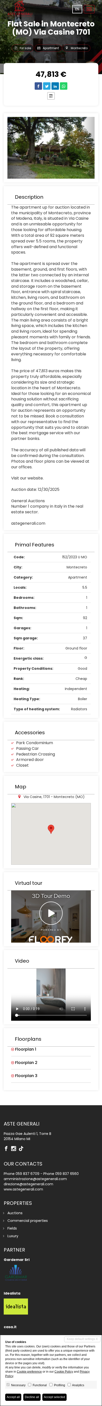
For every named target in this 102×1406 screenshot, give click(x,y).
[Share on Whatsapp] (63, 86)
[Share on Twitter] (47, 86)
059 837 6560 (67, 1173)
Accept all (13, 1397)
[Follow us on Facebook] (7, 1149)
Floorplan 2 (25, 1062)
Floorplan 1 (25, 1049)
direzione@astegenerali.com (28, 1184)
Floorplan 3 (25, 1076)
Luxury (12, 1235)
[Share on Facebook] (38, 86)
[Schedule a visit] (51, 96)
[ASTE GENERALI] (20, 8)
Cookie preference (29, 1371)
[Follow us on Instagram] (15, 1149)
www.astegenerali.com (23, 1189)
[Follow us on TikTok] (22, 1149)
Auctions (15, 1213)
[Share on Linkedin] (55, 86)
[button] (14, 148)
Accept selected (54, 1397)
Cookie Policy (63, 1371)
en (77, 9)
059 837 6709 (27, 1173)
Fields (12, 1228)
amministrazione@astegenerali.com (35, 1178)
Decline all (32, 1397)
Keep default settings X (82, 1339)
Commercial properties (27, 1220)
